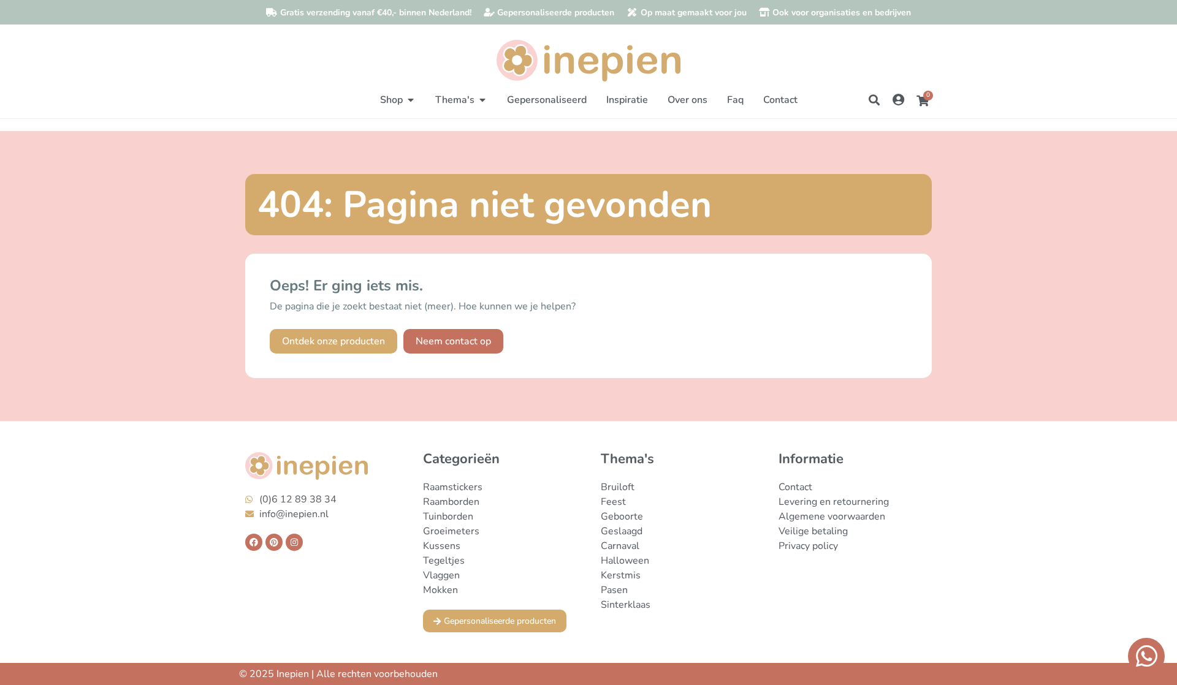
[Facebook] (253, 542)
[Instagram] (294, 542)
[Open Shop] (411, 100)
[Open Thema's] (482, 100)
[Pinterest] (274, 542)
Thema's (627, 459)
